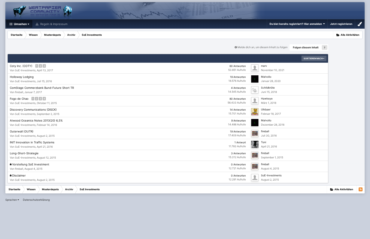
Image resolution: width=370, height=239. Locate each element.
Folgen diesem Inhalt (306, 47)
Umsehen (20, 24)
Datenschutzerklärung (36, 199)
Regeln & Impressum (53, 24)
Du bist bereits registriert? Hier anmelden (296, 23)
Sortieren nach (313, 58)
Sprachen (11, 199)
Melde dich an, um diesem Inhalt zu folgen (262, 47)
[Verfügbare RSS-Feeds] (361, 189)
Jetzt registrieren (341, 23)
